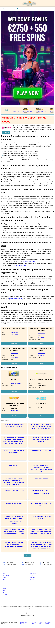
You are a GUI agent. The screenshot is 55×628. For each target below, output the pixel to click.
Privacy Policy (40, 623)
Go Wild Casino (41, 337)
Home (5, 9)
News (11, 9)
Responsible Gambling (48, 623)
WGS (4, 573)
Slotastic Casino (14, 410)
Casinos (3, 571)
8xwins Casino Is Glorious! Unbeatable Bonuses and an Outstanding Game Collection (41, 531)
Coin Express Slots (50, 111)
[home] (29, 5)
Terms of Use (34, 623)
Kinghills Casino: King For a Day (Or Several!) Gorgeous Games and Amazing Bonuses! (14, 531)
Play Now (6, 132)
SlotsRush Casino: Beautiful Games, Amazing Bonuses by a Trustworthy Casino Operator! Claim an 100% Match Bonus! (41, 467)
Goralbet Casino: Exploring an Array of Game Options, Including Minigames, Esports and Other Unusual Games (14, 440)
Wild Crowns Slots (22, 111)
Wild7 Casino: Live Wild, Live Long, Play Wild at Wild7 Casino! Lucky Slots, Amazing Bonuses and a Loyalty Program (13, 520)
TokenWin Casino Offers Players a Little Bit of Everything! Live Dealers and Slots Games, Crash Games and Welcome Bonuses (14, 480)
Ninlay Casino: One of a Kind (41, 451)
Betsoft (4, 588)
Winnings (32, 579)
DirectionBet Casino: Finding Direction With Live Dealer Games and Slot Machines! (41, 426)
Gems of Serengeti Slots (19, 265)
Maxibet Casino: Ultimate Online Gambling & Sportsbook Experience (14, 544)
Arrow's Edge (6, 575)
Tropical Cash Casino (16, 383)
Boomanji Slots (14, 332)
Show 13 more (4, 582)
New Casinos (33, 573)
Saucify (4, 577)
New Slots (32, 577)
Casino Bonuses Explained (23, 623)
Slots (31, 575)
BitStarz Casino (14, 334)
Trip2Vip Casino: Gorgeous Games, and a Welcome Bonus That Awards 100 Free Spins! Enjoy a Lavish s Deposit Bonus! (41, 546)
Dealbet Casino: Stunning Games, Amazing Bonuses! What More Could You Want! (41, 492)
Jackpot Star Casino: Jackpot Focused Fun (14, 464)
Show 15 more (32, 582)
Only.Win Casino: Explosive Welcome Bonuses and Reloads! (41, 439)
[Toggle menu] (2, 3)
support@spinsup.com (16, 298)
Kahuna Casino (41, 355)
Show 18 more (4, 597)
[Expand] (2, 588)
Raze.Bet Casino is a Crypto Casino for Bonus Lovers (14, 491)
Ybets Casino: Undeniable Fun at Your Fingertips (41, 478)
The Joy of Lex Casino (14, 503)
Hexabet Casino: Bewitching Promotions (41, 517)
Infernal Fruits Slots (36, 111)
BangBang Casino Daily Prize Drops (41, 504)
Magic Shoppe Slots (29, 261)
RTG (4, 592)
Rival (4, 579)
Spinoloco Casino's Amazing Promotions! (14, 451)
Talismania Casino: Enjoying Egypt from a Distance (14, 425)
